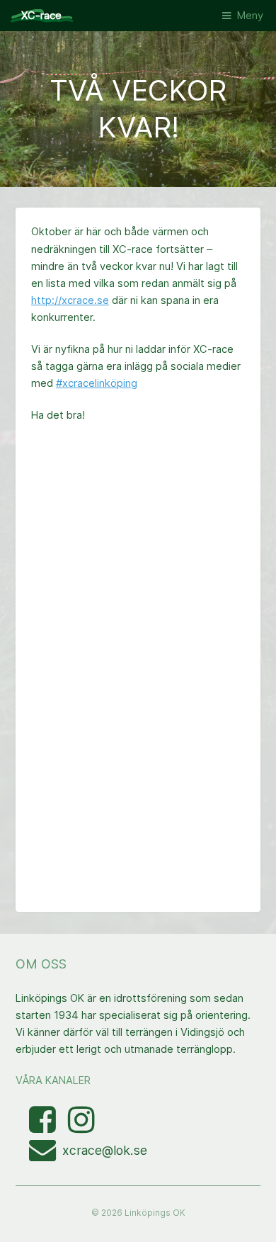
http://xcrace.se (70, 300)
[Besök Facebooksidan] (44, 1127)
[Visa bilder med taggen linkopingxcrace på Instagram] (81, 1127)
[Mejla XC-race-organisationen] (45, 1155)
